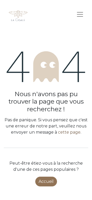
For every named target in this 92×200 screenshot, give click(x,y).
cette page (69, 132)
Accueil (46, 181)
